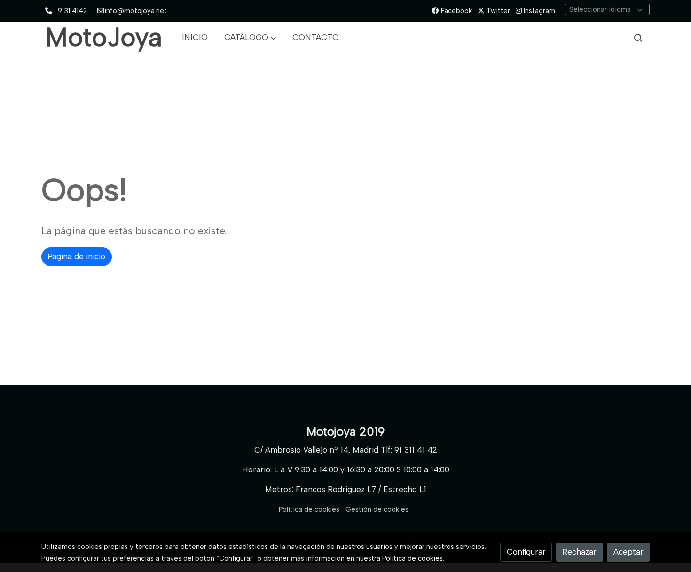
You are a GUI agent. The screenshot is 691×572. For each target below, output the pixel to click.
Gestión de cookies (377, 509)
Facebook (455, 11)
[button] (250, 38)
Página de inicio (76, 256)
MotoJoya (103, 37)
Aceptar (628, 551)
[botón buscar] (638, 37)
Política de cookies (309, 509)
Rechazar (579, 551)
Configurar (526, 551)
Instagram (538, 11)
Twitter (497, 11)
